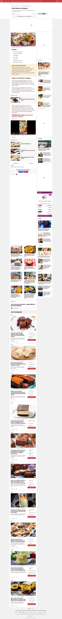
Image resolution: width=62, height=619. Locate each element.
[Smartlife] (40, 612)
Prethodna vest (15, 163)
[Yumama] (27, 612)
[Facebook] (29, 616)
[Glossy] (45, 612)
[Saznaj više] (50, 138)
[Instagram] (31, 616)
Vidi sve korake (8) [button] (31, 427)
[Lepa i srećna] (31, 612)
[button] (34, 14)
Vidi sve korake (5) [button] (31, 368)
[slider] (14, 133)
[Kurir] (20, 612)
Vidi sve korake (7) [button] (31, 545)
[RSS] (33, 616)
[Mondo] (17, 612)
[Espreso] (23, 612)
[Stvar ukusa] (3, 1)
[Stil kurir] (42, 612)
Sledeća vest (31, 163)
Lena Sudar (13, 13)
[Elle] (37, 612)
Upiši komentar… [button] (16, 308)
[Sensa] (34, 612)
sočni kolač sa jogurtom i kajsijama (22, 115)
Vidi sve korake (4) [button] (31, 487)
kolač (21, 80)
